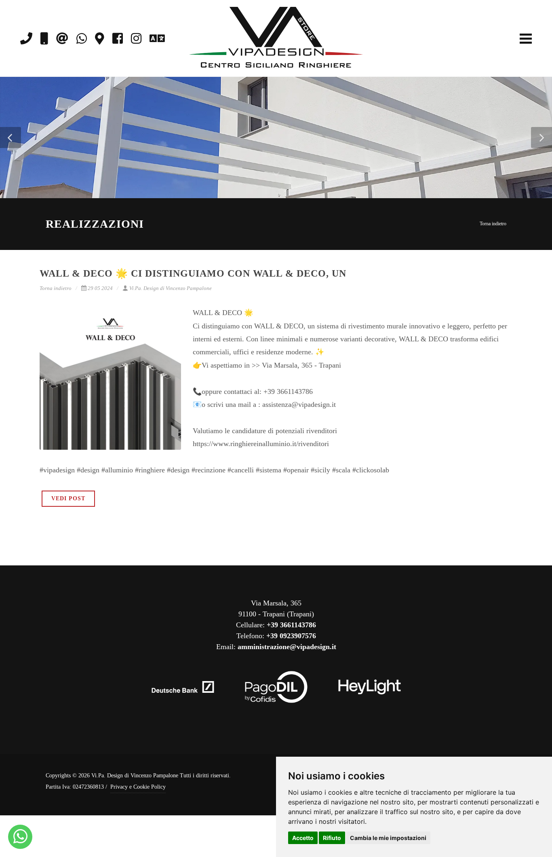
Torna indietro (493, 223)
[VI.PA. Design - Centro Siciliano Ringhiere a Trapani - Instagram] (136, 39)
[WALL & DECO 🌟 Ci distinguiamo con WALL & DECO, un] (110, 379)
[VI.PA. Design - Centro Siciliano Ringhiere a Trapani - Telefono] (26, 39)
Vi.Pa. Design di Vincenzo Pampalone (170, 288)
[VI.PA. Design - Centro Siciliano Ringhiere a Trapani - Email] (62, 39)
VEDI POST (68, 498)
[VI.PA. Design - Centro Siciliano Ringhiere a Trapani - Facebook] (117, 39)
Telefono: (276, 636)
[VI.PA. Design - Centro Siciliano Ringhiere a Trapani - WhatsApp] (81, 39)
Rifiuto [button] (332, 837)
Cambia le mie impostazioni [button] (388, 837)
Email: (276, 647)
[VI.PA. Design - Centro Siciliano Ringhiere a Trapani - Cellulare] (44, 39)
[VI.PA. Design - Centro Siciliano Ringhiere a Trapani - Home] (276, 38)
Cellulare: (276, 625)
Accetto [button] (303, 837)
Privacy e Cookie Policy (138, 787)
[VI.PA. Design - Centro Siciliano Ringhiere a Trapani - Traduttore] (157, 39)
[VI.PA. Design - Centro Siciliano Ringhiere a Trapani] (20, 836)
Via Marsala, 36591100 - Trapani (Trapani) (276, 608)
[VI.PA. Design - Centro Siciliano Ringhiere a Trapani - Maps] (99, 39)
